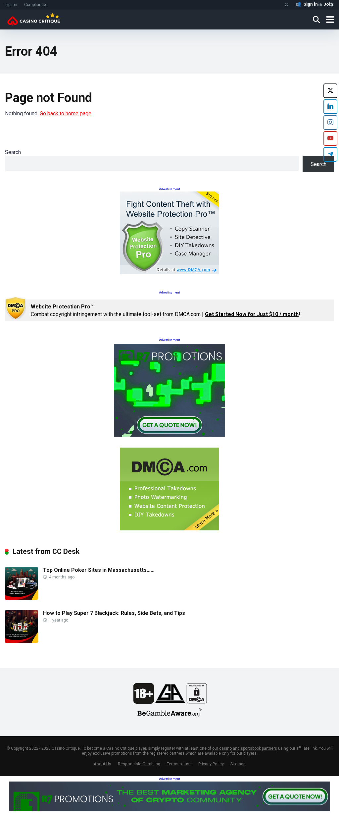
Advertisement (169, 189)
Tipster (11, 4)
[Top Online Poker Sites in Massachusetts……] (21, 598)
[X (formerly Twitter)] (330, 90)
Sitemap (238, 763)
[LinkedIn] (330, 106)
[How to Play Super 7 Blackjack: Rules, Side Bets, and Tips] (21, 641)
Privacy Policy (211, 763)
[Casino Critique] (33, 18)
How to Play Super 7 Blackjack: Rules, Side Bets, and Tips (114, 613)
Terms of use (179, 763)
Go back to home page (65, 113)
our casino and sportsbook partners (244, 748)
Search (13, 152)
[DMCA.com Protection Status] (196, 702)
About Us (102, 763)
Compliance (35, 4)
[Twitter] (286, 5)
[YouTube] (330, 138)
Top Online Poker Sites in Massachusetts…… (99, 570)
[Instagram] (330, 122)
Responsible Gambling (139, 763)
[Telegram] (330, 154)
